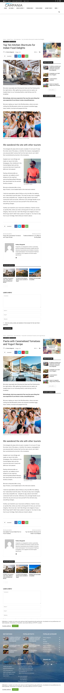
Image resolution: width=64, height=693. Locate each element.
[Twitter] (19, 56)
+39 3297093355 (23, 678)
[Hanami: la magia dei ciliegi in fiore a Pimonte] (45, 85)
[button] (59, 12)
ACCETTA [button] (15, 689)
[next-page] (7, 286)
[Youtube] (60, 1)
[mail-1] (16, 257)
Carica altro (51, 89)
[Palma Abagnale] (4, 52)
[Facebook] (56, 1)
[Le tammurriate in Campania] (45, 80)
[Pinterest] (23, 56)
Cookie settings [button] (6, 689)
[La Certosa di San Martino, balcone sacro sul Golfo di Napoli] (22, 273)
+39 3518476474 (23, 676)
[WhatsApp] (26, 56)
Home (4, 39)
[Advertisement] (32, 25)
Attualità (5, 276)
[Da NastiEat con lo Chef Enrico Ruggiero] (45, 75)
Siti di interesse (17, 39)
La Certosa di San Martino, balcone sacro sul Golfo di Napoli (21, 280)
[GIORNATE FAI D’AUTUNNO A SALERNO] (35, 273)
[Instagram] (58, 1)
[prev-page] (4, 286)
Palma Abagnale (10, 52)
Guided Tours (10, 39)
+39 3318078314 (23, 679)
